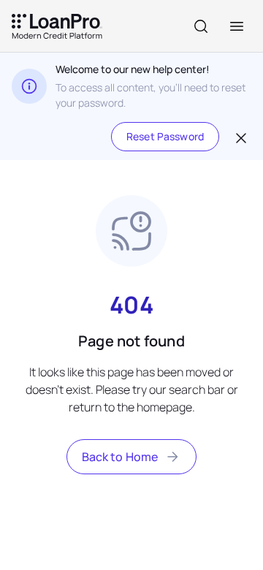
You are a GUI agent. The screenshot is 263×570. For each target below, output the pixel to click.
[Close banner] (239, 136)
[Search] (201, 26)
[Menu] (236, 26)
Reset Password (165, 136)
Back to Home (120, 457)
